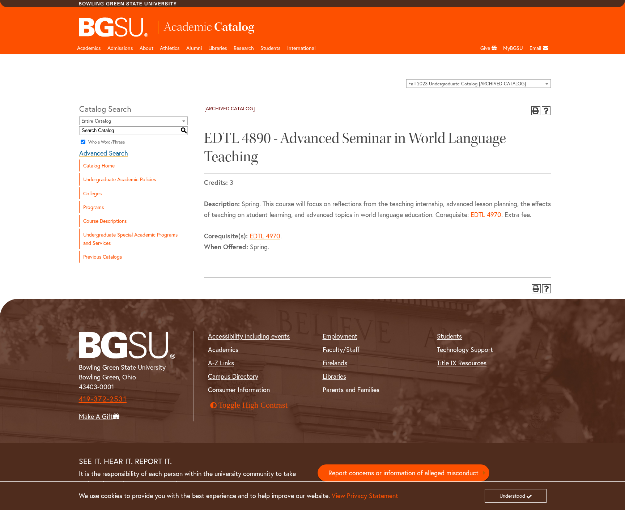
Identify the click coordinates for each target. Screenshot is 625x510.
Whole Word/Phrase (106, 142)
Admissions (120, 47)
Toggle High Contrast (253, 405)
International (301, 47)
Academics (89, 47)
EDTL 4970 (486, 214)
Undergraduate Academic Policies (119, 179)
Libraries (217, 47)
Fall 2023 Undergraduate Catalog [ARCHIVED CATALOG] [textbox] (467, 84)
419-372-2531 (103, 399)
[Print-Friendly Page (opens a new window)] (535, 110)
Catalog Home (99, 165)
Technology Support (465, 349)
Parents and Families (351, 389)
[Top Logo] (114, 27)
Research (244, 47)
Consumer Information (239, 389)
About (146, 47)
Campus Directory (233, 376)
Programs (93, 207)
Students (270, 47)
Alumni (194, 47)
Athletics (170, 47)
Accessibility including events (249, 336)
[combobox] (478, 83)
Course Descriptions (105, 220)
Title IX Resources (461, 362)
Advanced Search (103, 153)
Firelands (335, 362)
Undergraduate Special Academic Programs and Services (130, 238)
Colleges (92, 193)
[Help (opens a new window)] (546, 110)
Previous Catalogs (102, 256)
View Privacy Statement (365, 495)
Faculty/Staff (341, 349)
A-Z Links (221, 362)
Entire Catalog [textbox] (96, 121)
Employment (340, 336)
